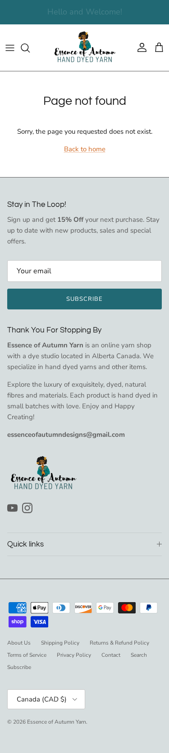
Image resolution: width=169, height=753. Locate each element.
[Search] (30, 48)
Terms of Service (26, 655)
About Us (19, 642)
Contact (110, 655)
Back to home (84, 149)
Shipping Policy (60, 642)
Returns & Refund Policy (119, 642)
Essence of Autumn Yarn (56, 721)
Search (139, 655)
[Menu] (10, 48)
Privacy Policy (74, 655)
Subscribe (84, 299)
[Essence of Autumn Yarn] (85, 47)
